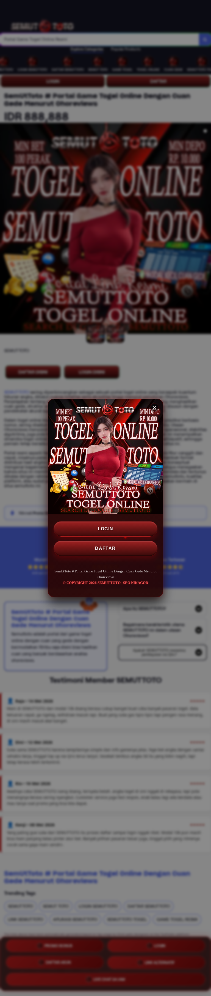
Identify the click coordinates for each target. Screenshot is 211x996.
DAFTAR (105, 548)
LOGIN (105, 528)
